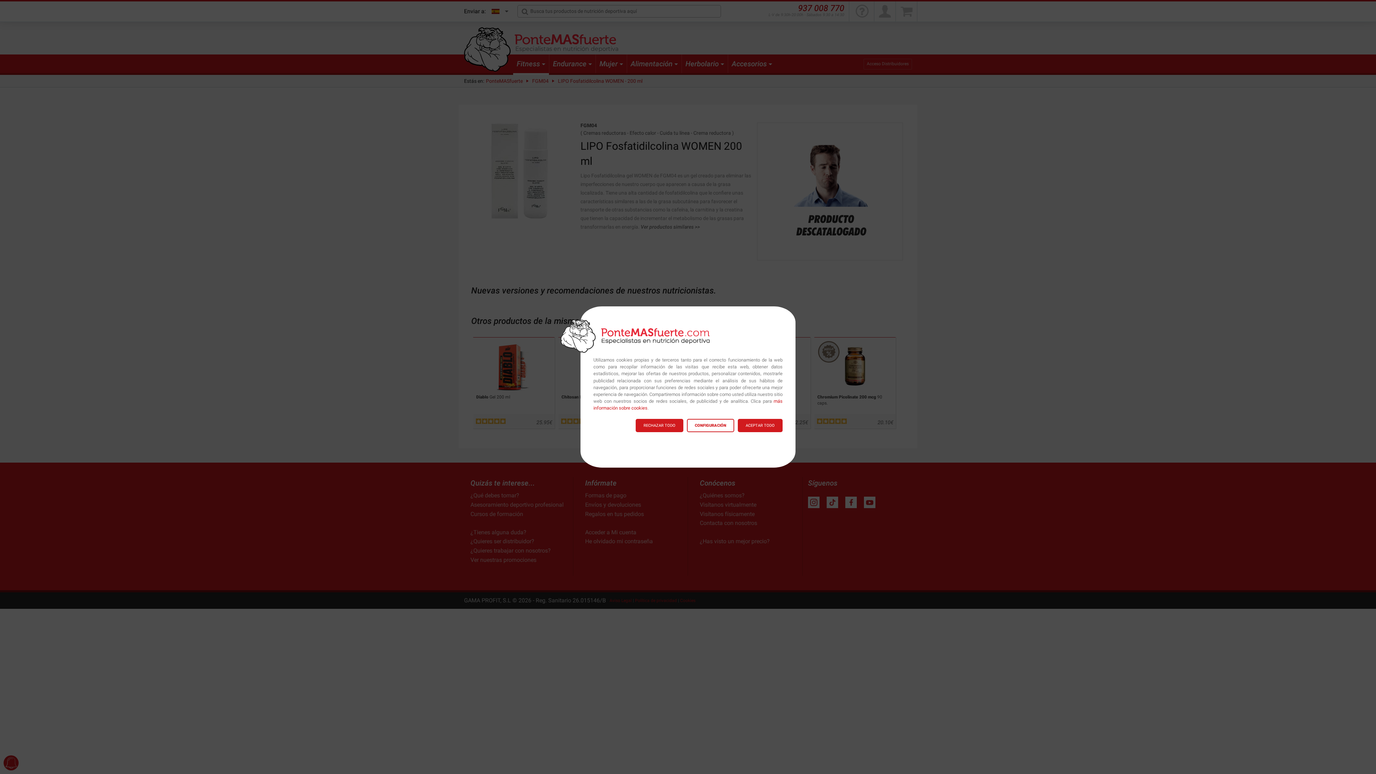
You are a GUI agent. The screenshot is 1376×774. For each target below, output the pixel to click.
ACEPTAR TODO (760, 425)
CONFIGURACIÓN (710, 425)
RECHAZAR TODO (659, 425)
